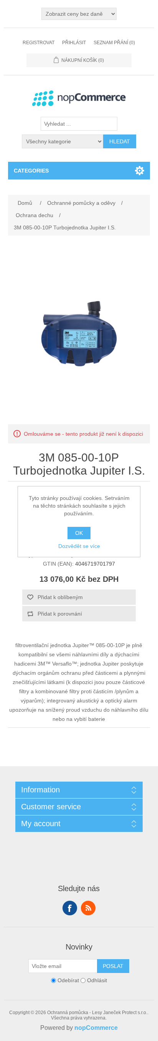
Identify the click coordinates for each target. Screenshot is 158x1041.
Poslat (113, 966)
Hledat (119, 141)
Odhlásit (97, 980)
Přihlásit (74, 42)
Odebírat (68, 980)
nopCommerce (96, 1027)
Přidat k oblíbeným (60, 597)
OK (79, 533)
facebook (70, 908)
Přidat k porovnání (60, 614)
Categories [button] (31, 171)
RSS (88, 908)
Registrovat (38, 42)
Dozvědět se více (79, 546)
